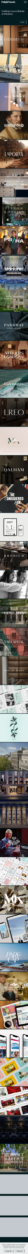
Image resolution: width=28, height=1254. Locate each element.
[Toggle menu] (25, 2)
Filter (22, 22)
